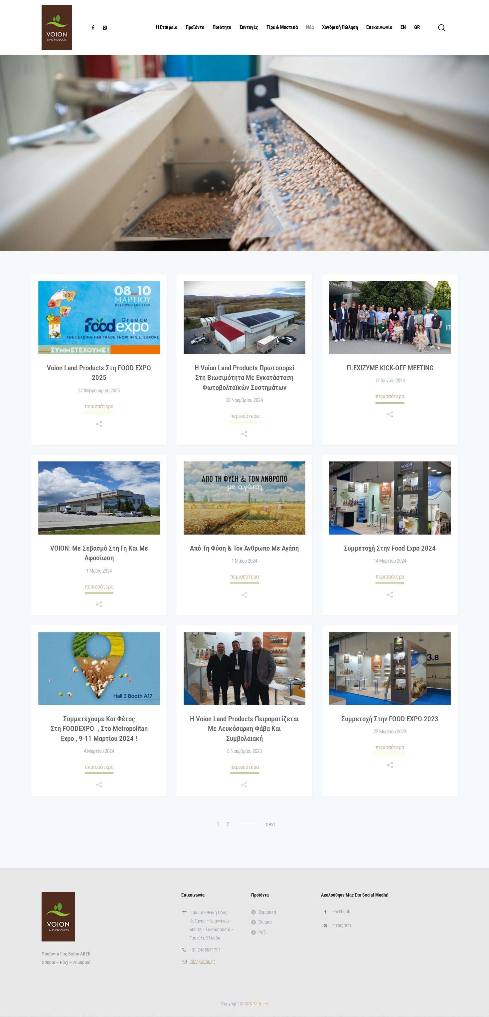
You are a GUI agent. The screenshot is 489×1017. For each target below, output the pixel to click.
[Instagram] (104, 27)
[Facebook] (92, 27)
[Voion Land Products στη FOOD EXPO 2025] (99, 317)
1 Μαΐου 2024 (99, 571)
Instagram (341, 925)
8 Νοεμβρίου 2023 (244, 751)
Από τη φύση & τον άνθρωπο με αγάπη (244, 548)
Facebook (341, 911)
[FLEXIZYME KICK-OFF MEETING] (390, 317)
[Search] (441, 27)
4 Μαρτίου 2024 (99, 751)
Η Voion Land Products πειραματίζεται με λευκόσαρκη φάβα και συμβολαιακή (244, 729)
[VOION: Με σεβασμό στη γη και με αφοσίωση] (99, 498)
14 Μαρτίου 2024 (390, 561)
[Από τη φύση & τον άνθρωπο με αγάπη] (244, 498)
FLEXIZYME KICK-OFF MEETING (390, 368)
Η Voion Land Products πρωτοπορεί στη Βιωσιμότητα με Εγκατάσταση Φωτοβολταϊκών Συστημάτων (244, 378)
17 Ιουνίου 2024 (390, 381)
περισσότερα (99, 406)
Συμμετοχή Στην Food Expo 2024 (390, 548)
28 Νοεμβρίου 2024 (244, 400)
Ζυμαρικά (267, 912)
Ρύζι (262, 932)
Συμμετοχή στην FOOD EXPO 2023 (389, 719)
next (270, 824)
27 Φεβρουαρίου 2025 (99, 391)
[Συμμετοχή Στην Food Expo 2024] (390, 498)
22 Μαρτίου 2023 (390, 732)
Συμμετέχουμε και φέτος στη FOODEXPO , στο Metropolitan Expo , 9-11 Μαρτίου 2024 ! (99, 729)
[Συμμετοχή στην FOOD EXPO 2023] (390, 668)
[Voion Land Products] (57, 27)
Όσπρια (265, 922)
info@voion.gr (202, 961)
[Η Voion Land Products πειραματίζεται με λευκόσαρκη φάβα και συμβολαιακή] (244, 668)
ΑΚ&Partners (256, 1003)
